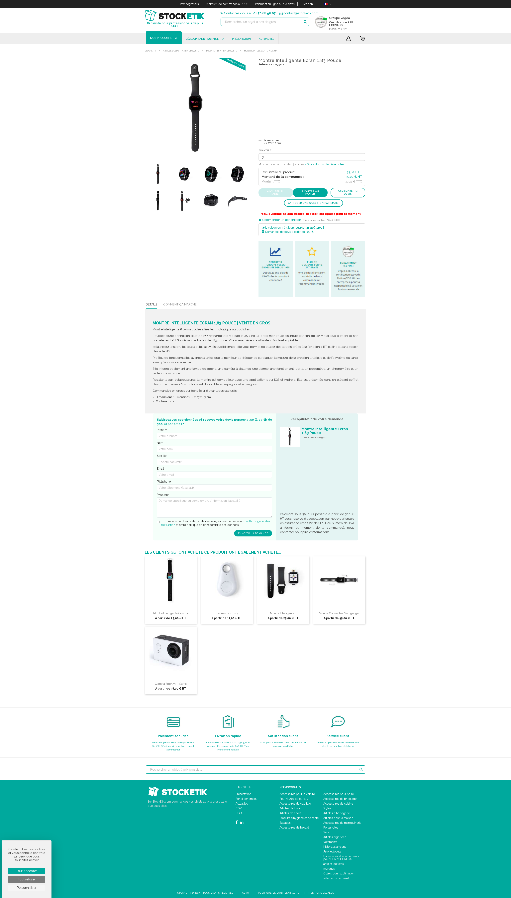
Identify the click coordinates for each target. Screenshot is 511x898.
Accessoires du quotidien (295, 803)
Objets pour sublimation (339, 873)
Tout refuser (27, 879)
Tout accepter (26, 871)
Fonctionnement (246, 798)
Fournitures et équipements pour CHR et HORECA (341, 857)
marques (329, 868)
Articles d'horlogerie (336, 813)
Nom (160, 442)
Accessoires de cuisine (338, 803)
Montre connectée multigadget (339, 613)
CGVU (245, 893)
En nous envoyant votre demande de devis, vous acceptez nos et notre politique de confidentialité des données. (215, 523)
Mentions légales (321, 893)
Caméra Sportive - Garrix (171, 683)
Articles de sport (290, 813)
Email (160, 468)
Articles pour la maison (338, 818)
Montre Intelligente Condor (170, 613)
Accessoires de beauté (294, 827)
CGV (239, 808)
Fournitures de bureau (293, 798)
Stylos (327, 808)
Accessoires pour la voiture (297, 794)
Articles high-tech (334, 837)
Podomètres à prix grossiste (221, 51)
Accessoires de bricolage (340, 798)
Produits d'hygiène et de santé (299, 818)
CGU (239, 813)
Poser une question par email (315, 203)
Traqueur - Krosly (226, 613)
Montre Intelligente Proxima (260, 51)
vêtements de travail (336, 878)
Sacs (326, 832)
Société (161, 455)
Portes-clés (330, 827)
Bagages (285, 822)
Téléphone (164, 481)
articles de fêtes (333, 863)
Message (162, 494)
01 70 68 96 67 (264, 13)
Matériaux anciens (334, 846)
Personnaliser (26, 888)
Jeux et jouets (332, 851)
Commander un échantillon (281, 220)
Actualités (242, 803)
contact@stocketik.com (301, 13)
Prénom (162, 429)
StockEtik (150, 51)
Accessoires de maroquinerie (342, 822)
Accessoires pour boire (338, 794)
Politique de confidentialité (278, 893)
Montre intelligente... (283, 613)
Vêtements (330, 842)
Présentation (243, 794)
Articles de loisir (289, 808)
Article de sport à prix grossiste (181, 51)
